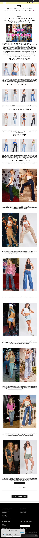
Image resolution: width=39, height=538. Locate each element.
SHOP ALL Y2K (19, 483)
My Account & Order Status (6, 513)
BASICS (22, 8)
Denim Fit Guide (4, 516)
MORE (30, 10)
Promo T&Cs (4, 515)
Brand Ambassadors (23, 511)
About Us (21, 509)
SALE (34, 10)
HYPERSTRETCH (17, 10)
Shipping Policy (4, 512)
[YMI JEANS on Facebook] (20, 528)
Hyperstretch (4, 525)
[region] (19, 1)
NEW (8, 8)
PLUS (23, 10)
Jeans (3, 524)
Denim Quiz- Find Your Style (6, 517)
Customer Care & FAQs (6, 509)
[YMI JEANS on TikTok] (26, 528)
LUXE (30, 8)
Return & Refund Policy (5, 511)
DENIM (11, 8)
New (2, 522)
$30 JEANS (16, 8)
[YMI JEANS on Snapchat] (24, 528)
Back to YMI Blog (20, 496)
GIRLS (26, 10)
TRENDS (26, 8)
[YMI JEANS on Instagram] (21, 528)
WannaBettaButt (4, 526)
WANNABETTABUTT (8, 10)
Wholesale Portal (23, 512)
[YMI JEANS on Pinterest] (23, 528)
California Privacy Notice (6, 528)
